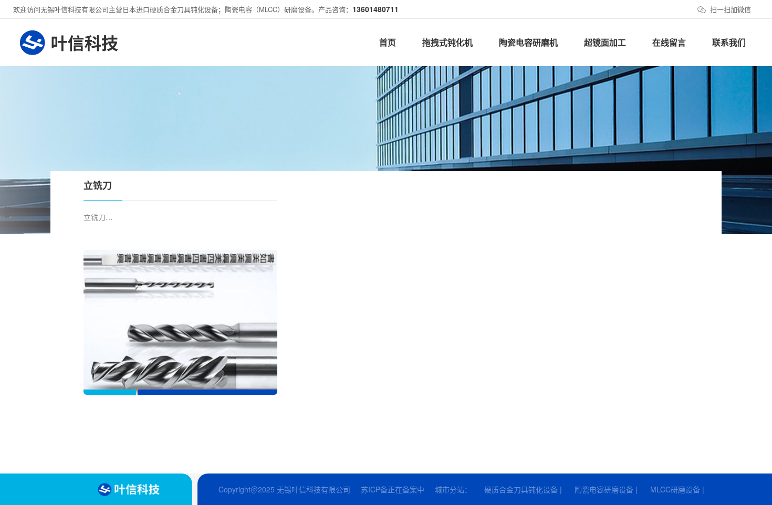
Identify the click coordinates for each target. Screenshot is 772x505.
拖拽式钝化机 (447, 42)
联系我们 (729, 42)
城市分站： (453, 489)
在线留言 (669, 42)
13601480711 (375, 9)
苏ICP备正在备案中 (392, 489)
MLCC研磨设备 (675, 489)
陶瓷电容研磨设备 (604, 489)
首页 (387, 42)
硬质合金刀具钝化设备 (521, 489)
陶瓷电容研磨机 (528, 42)
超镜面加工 (605, 42)
